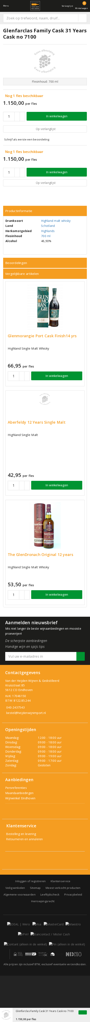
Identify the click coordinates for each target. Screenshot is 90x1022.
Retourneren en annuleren (24, 839)
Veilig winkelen (15, 888)
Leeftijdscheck (49, 894)
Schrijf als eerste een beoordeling (26, 139)
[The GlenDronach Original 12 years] (45, 525)
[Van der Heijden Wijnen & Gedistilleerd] (35, 5)
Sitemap (35, 888)
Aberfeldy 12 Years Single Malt (37, 422)
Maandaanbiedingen (19, 793)
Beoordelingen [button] (16, 263)
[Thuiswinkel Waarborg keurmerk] (57, 954)
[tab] (45, 211)
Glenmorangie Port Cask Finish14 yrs (42, 336)
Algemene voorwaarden (19, 894)
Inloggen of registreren (30, 881)
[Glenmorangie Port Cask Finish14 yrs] (45, 306)
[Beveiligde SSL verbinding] (30, 954)
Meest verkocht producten (63, 888)
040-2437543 (15, 707)
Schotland (48, 226)
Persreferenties (16, 788)
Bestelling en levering (20, 834)
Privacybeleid (73, 894)
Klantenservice (61, 881)
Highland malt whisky (56, 221)
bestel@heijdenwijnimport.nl (26, 713)
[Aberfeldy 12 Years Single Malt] (45, 399)
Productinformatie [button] (18, 211)
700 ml (46, 236)
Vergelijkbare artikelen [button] (22, 274)
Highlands (48, 231)
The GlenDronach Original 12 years (40, 554)
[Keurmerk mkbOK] (43, 954)
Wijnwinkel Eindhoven (20, 798)
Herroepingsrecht (42, 901)
